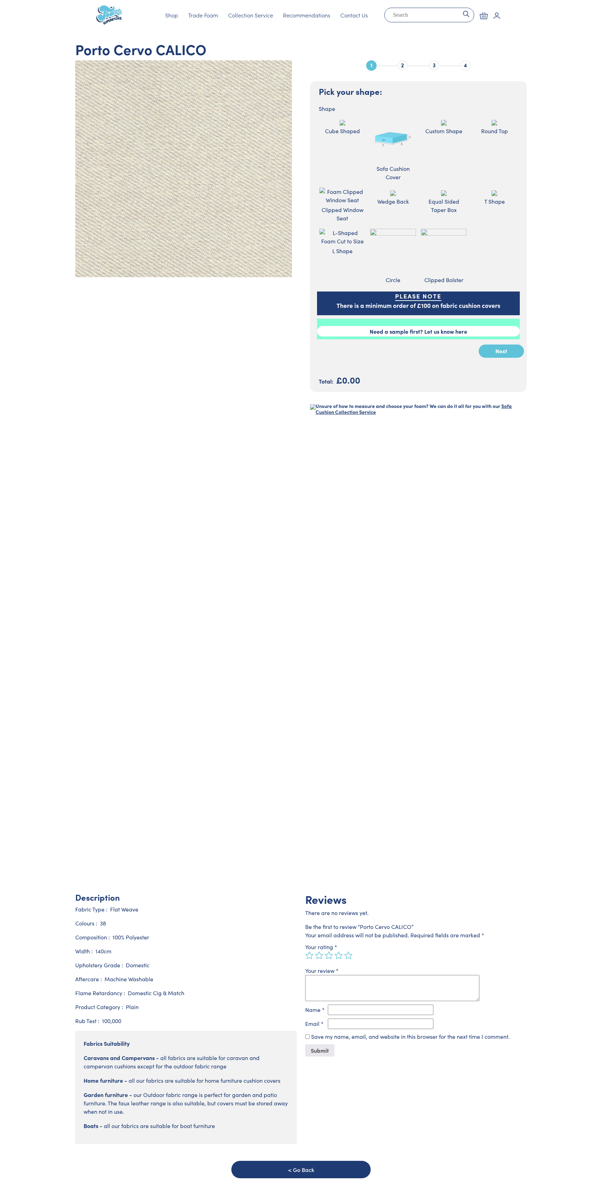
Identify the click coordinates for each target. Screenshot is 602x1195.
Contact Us (354, 15)
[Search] (466, 13)
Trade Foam (203, 15)
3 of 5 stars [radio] (329, 955)
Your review (322, 970)
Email (314, 1023)
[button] (484, 15)
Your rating (321, 947)
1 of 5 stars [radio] (309, 955)
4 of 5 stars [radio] (338, 955)
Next (501, 351)
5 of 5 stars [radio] (348, 955)
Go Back (303, 1169)
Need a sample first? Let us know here (418, 331)
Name (315, 1009)
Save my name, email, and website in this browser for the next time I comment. (410, 1036)
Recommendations (306, 15)
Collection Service (250, 15)
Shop (171, 15)
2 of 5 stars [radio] (319, 955)
